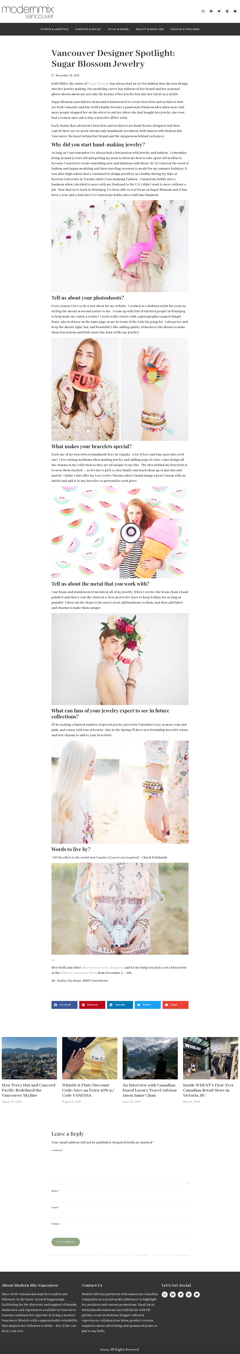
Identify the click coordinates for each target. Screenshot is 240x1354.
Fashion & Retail (88, 29)
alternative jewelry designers (103, 968)
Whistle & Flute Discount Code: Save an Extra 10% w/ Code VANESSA (88, 1090)
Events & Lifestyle (54, 29)
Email (55, 1207)
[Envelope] (235, 11)
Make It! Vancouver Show (79, 973)
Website (55, 1223)
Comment (57, 1150)
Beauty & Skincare (150, 29)
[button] (64, 1005)
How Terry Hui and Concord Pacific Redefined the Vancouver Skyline (28, 1090)
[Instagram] (203, 11)
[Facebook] (211, 11)
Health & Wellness (185, 29)
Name (55, 1191)
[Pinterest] (227, 11)
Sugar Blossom (98, 84)
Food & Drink (118, 29)
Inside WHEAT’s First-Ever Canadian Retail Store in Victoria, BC (208, 1090)
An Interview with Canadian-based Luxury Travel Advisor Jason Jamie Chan (150, 1090)
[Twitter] (219, 11)
